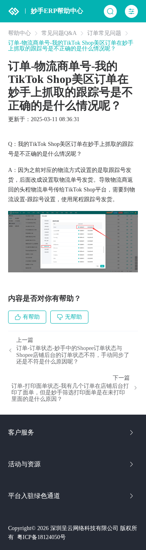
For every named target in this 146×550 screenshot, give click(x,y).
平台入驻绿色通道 (34, 495)
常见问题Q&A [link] (59, 33)
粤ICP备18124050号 (41, 537)
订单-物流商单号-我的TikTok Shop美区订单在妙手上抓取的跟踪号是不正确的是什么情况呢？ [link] (70, 46)
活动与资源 (24, 464)
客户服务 (21, 432)
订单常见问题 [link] (104, 33)
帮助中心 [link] (19, 33)
